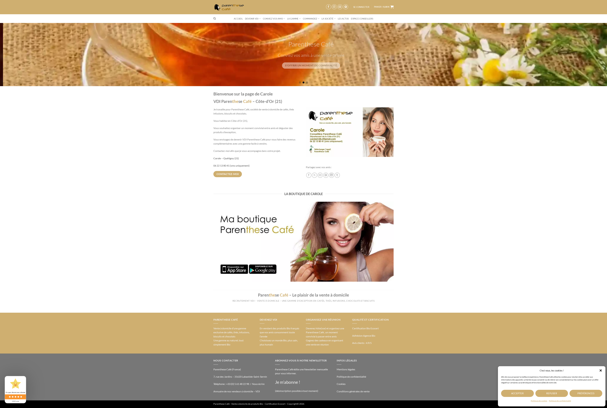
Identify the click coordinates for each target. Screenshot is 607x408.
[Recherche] (214, 19)
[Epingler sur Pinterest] (325, 175)
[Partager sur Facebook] (308, 175)
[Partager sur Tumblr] (337, 175)
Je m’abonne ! (287, 382)
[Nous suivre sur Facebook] (328, 6)
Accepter (517, 393)
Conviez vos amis (273, 18)
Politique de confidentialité (560, 401)
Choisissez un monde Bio (273, 340)
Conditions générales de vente (353, 391)
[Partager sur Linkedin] (331, 175)
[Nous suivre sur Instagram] (334, 6)
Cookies (341, 383)
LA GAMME (293, 18)
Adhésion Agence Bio (363, 335)
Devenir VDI (252, 18)
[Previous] (16, 54)
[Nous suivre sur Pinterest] (345, 6)
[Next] (591, 54)
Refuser (551, 393)
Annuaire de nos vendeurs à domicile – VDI (236, 391)
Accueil (238, 18)
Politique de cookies (539, 401)
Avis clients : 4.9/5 (362, 342)
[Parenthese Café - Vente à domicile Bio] (230, 7)
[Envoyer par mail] (320, 175)
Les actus (343, 18)
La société (328, 18)
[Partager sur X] (314, 175)
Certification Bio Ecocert (365, 328)
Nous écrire (258, 383)
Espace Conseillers (362, 18)
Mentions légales (346, 369)
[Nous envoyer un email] (340, 6)
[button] (600, 370)
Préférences (585, 393)
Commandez (310, 18)
